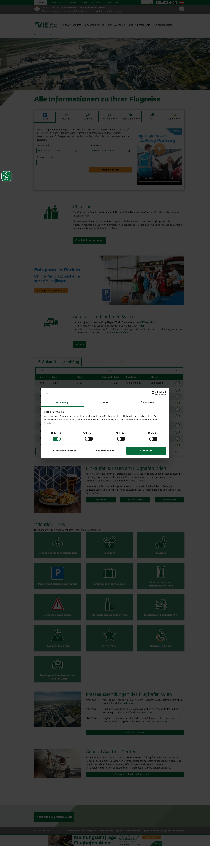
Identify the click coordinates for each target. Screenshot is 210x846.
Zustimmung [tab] (62, 402)
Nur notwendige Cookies (64, 450)
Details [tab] (105, 402)
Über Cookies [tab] (148, 402)
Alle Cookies (146, 450)
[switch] (89, 439)
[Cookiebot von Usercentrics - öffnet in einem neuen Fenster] (153, 393)
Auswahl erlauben (105, 450)
